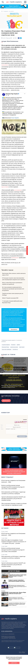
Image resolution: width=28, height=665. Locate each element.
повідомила (4, 65)
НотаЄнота (15, 349)
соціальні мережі (6, 344)
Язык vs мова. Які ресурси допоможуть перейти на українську (12, 283)
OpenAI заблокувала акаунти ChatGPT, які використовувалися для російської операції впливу (13, 498)
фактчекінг (21, 347)
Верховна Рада (5, 347)
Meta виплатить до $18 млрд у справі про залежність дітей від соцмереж (13, 492)
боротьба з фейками (6, 349)
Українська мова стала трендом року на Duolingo (12, 294)
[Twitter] (21, 38)
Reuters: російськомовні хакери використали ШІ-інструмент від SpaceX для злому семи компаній (12, 487)
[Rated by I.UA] (11, 648)
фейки (18, 344)
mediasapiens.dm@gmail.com (9, 637)
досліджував (18, 190)
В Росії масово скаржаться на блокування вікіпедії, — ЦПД (13, 481)
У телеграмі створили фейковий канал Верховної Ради (12, 301)
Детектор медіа (14, 571)
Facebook (13, 344)
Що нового (11, 11)
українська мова (14, 347)
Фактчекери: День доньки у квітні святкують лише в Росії (14, 274)
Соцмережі (6, 11)
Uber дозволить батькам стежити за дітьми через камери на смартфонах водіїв (14, 504)
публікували (15, 257)
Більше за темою (8, 354)
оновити (25, 419)
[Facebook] (18, 38)
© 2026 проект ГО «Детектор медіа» (8, 636)
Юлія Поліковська (12, 41)
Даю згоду (14, 662)
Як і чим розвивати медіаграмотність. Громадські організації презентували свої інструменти (13, 288)
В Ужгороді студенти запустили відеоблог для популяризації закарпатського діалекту (13, 278)
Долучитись (14, 329)
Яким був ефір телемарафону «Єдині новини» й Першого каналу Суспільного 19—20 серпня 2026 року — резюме (13, 541)
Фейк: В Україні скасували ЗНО (10, 298)
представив (4, 187)
